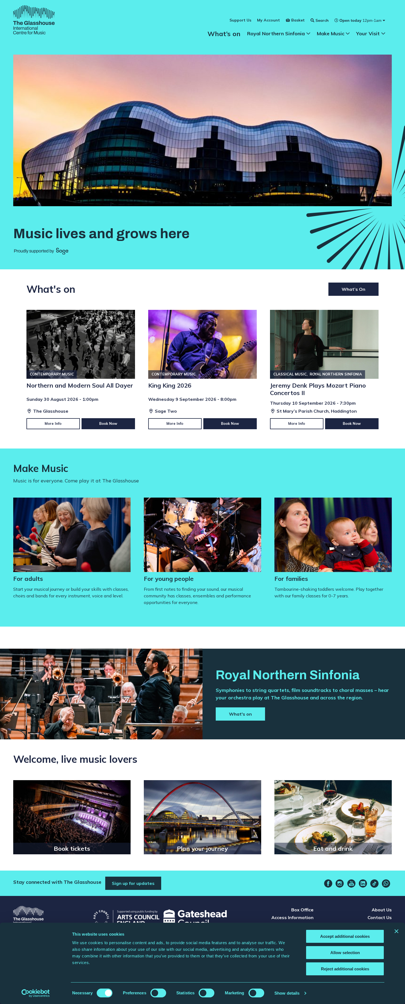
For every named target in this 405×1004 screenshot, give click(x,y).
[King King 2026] (202, 369)
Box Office (302, 909)
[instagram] (340, 883)
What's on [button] (240, 714)
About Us (382, 909)
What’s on (224, 33)
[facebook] (328, 883)
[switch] (158, 993)
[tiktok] (374, 883)
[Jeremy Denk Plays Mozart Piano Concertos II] (324, 369)
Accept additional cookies (345, 936)
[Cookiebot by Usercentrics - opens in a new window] (36, 993)
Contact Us (380, 917)
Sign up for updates (133, 883)
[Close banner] (396, 931)
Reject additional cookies (345, 969)
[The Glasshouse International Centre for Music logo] (34, 20)
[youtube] (351, 883)
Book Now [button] (108, 423)
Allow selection (345, 952)
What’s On (353, 289)
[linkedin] (363, 883)
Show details (286, 993)
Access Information (292, 917)
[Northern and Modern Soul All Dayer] (80, 369)
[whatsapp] (386, 883)
